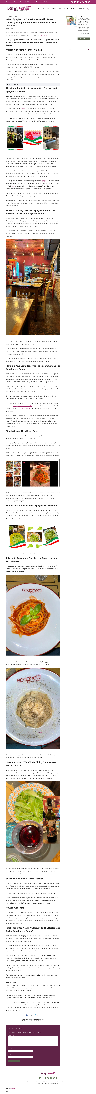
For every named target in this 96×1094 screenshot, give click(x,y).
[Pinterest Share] (37, 1015)
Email (9, 1054)
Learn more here (43, 35)
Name (10, 1048)
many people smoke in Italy (22, 406)
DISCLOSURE (13, 1088)
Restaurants (41, 1020)
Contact (13, 2)
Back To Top (48, 1085)
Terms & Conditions (25, 2)
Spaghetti (24, 108)
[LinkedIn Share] (34, 1015)
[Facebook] (75, 2)
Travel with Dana (25, 1020)
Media (46, 2)
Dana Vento (18, 8)
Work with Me (39, 2)
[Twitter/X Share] (31, 1015)
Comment (11, 1035)
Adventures (31, 1020)
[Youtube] (80, 2)
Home (7, 2)
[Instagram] (72, 2)
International (36, 1020)
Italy (13, 186)
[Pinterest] (78, 2)
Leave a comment (9, 28)
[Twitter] (83, 2)
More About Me (83, 38)
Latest (33, 2)
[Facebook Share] (27, 1015)
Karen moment (26, 408)
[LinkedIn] (86, 2)
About (17, 2)
